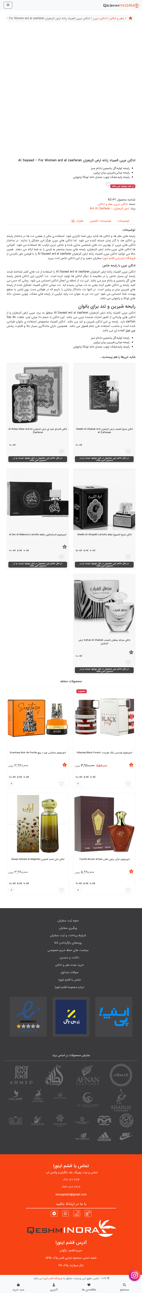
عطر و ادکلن (116, 18)
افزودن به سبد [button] (77, 784)
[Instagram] (88, 1213)
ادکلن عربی (99, 18)
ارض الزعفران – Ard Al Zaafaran (109, 208)
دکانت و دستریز (69, 957)
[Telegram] (54, 1214)
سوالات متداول (69, 972)
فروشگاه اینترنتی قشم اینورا (118, 258)
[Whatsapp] (65, 1214)
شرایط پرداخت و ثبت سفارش (68, 935)
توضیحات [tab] (123, 221)
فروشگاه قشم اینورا (52, 1278)
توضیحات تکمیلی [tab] (100, 221)
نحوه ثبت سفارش (68, 920)
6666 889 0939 (71, 1187)
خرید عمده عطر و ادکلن (69, 965)
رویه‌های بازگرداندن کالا (68, 942)
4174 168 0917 (71, 1180)
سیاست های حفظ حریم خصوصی (68, 950)
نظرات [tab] (77, 221)
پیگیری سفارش (68, 928)
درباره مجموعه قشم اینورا (69, 987)
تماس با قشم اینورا (69, 979)
